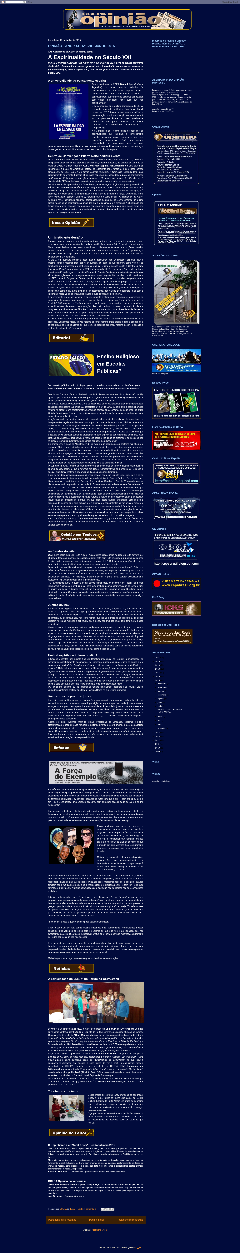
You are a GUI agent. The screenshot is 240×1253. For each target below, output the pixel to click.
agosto (161, 699)
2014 (157, 732)
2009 (157, 751)
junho (160, 706)
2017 (157, 673)
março (161, 724)
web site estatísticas (161, 781)
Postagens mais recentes (62, 1219)
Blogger (137, 1247)
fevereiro (162, 728)
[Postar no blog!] (105, 1209)
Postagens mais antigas (130, 1219)
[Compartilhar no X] (107, 1209)
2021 (157, 657)
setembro (162, 695)
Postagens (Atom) (100, 1230)
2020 (157, 661)
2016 (157, 676)
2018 (157, 669)
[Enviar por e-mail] (102, 1209)
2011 (157, 744)
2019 (157, 665)
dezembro (162, 683)
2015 (157, 680)
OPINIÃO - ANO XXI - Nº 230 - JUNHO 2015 (81, 46)
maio (160, 716)
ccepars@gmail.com (160, 95)
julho (160, 702)
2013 (157, 736)
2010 (157, 748)
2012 (157, 740)
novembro (162, 687)
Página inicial (96, 1219)
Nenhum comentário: (87, 1209)
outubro (161, 691)
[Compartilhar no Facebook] (110, 1209)
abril (160, 720)
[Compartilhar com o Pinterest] (113, 1209)
